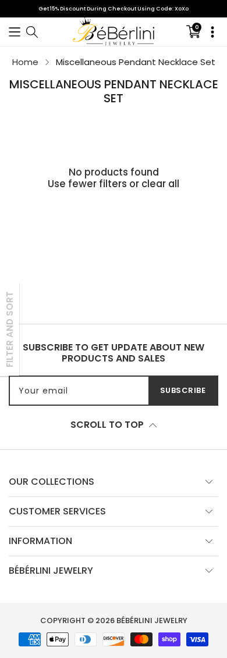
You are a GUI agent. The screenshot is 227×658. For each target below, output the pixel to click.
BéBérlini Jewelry (151, 620)
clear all (160, 184)
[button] (14, 32)
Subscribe (183, 390)
